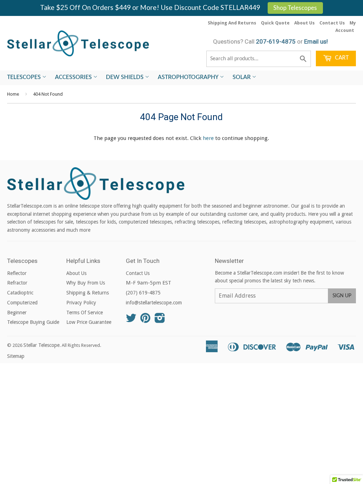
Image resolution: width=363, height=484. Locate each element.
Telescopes (24, 77)
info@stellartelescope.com (154, 302)
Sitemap (15, 356)
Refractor (17, 283)
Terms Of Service (84, 312)
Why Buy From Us (85, 283)
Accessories (74, 77)
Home (13, 94)
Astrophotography (189, 77)
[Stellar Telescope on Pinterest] (145, 320)
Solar (242, 77)
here (208, 138)
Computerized (22, 302)
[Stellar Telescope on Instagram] (160, 320)
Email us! (316, 41)
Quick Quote (275, 23)
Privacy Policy (81, 302)
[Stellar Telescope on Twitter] (131, 320)
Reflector (17, 273)
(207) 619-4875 (143, 293)
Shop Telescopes (295, 7)
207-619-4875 (276, 41)
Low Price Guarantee (88, 322)
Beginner (17, 312)
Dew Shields (125, 77)
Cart (341, 58)
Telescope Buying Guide (33, 322)
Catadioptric (20, 293)
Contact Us (332, 23)
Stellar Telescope (41, 345)
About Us (304, 23)
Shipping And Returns (232, 23)
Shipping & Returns (87, 293)
